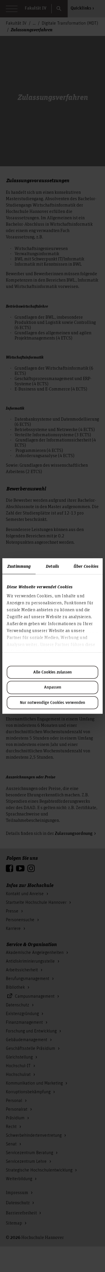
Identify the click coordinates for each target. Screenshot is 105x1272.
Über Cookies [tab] (86, 566)
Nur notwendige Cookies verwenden (52, 702)
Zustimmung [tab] (19, 566)
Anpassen (52, 687)
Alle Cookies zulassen (52, 672)
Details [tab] (52, 566)
